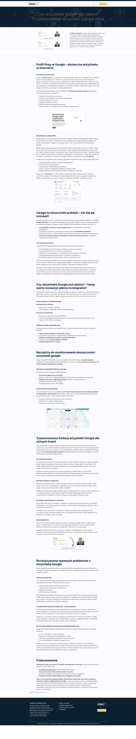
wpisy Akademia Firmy (40, 692)
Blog (93, 4)
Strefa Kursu (102, 710)
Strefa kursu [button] (103, 4)
